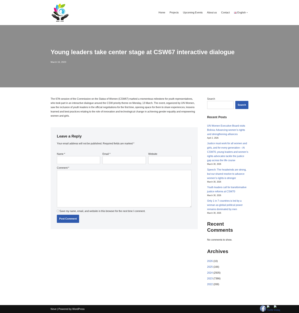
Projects (174, 12)
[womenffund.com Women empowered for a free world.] (60, 12)
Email (106, 154)
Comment (63, 167)
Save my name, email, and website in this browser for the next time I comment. (102, 211)
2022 (210, 284)
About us (212, 12)
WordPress (78, 309)
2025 (210, 267)
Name (61, 154)
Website (152, 154)
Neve (54, 309)
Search (211, 98)
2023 (210, 278)
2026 (210, 261)
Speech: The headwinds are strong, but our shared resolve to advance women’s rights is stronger (226, 173)
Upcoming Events (193, 12)
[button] (247, 12)
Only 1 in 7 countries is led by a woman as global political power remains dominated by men (225, 205)
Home (162, 12)
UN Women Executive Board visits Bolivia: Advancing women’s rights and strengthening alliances (226, 129)
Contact (225, 12)
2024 (210, 272)
